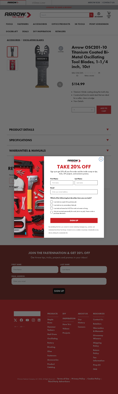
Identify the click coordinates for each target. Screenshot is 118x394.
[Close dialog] (101, 159)
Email (52, 188)
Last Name (78, 179)
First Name (54, 179)
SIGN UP (74, 220)
